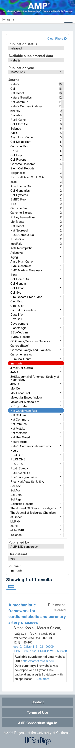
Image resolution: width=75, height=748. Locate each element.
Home (8, 19)
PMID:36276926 (26, 651)
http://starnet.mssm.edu (38, 661)
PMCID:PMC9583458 (52, 651)
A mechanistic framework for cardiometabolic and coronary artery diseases (37, 613)
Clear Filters (55, 38)
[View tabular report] (11, 587)
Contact (37, 702)
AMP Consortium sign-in (37, 722)
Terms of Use (37, 712)
